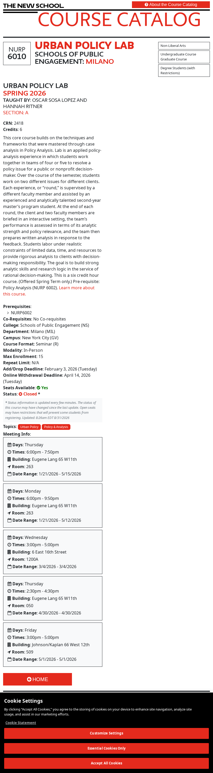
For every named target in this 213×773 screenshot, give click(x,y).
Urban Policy (29, 427)
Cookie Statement (20, 722)
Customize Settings (106, 733)
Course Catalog (119, 19)
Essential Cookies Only (107, 748)
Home (40, 679)
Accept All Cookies (106, 763)
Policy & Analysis (56, 427)
